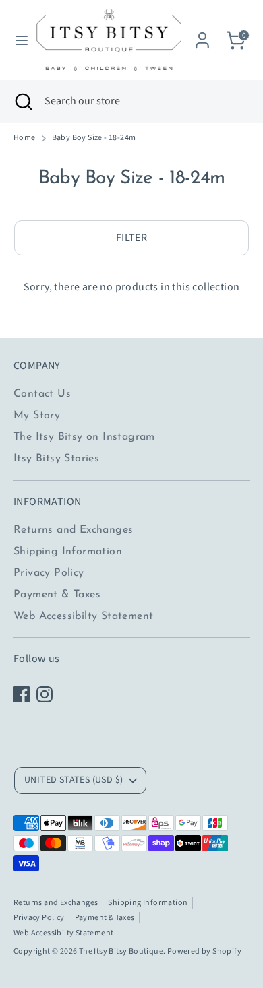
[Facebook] (21, 694)
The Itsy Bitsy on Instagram (84, 437)
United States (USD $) (73, 780)
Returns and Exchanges (73, 530)
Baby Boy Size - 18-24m (94, 138)
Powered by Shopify (204, 951)
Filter (131, 237)
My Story (36, 415)
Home (24, 138)
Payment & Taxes (56, 594)
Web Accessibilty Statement (83, 616)
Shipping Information (67, 551)
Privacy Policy (48, 573)
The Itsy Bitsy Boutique (121, 951)
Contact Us (42, 394)
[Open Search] (22, 101)
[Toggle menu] (17, 40)
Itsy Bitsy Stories (56, 458)
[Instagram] (44, 694)
